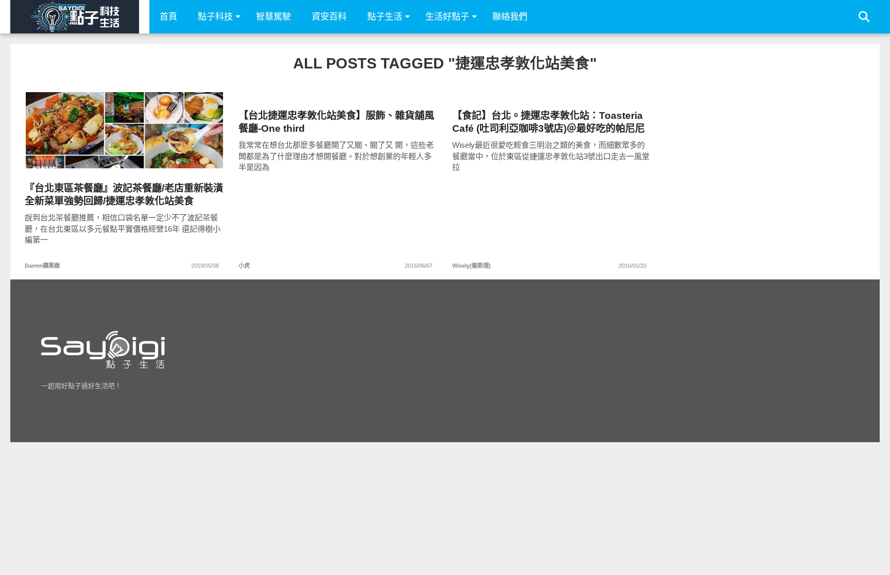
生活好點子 (447, 17)
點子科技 (215, 17)
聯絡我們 (509, 17)
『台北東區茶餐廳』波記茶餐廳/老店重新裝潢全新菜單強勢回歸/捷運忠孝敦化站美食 (124, 194)
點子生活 (384, 17)
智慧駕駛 (273, 17)
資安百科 (329, 17)
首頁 (168, 17)
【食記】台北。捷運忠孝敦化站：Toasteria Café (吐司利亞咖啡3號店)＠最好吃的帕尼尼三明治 (548, 122)
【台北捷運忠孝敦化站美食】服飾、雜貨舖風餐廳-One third (336, 122)
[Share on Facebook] (103, 151)
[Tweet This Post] (124, 151)
